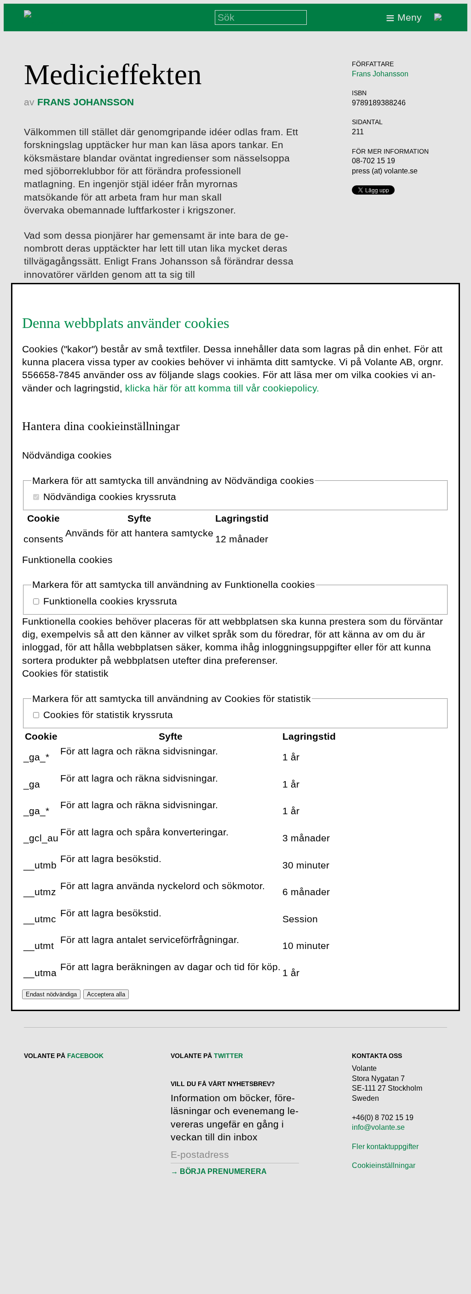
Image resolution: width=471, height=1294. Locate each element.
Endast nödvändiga (51, 994)
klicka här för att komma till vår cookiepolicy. (222, 388)
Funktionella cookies (67, 559)
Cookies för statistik (65, 673)
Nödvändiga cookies (67, 455)
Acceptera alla (106, 994)
